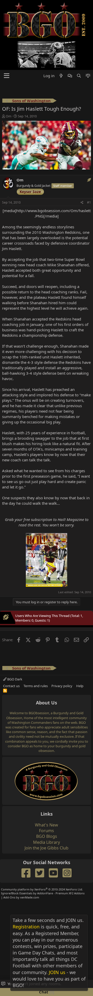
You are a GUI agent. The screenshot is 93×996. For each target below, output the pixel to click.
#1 (89, 202)
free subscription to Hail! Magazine (54, 519)
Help (79, 686)
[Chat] (70, 75)
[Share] (82, 203)
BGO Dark (14, 679)
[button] (7, 76)
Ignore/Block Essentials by (42, 893)
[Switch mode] (87, 75)
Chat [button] (46, 991)
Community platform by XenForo (42, 889)
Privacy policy (61, 686)
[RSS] (5, 690)
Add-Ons (9, 897)
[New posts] (61, 75)
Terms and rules (36, 686)
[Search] (78, 75)
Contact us (11, 686)
